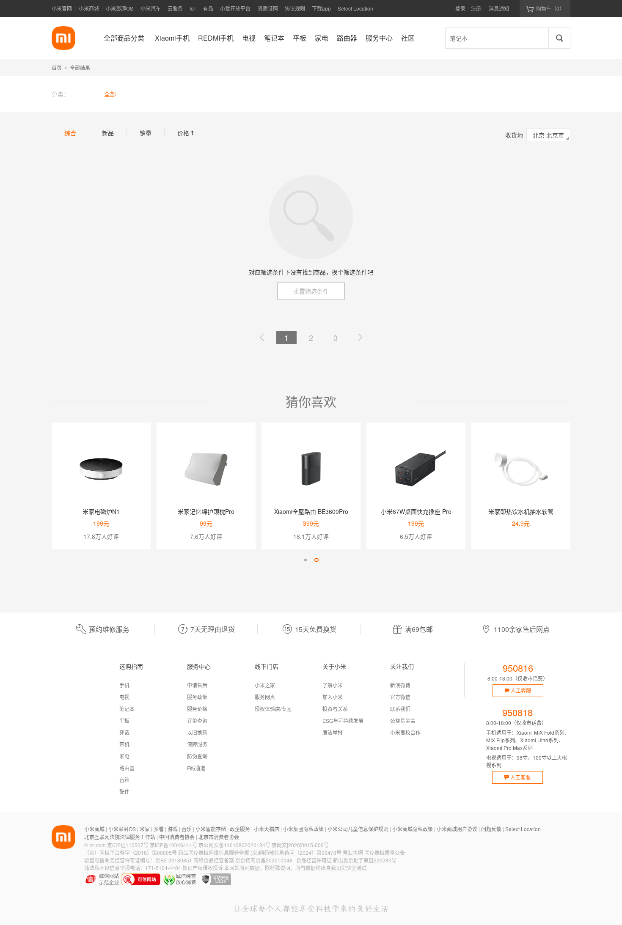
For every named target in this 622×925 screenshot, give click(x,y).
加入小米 (332, 696)
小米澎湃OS (119, 8)
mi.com (97, 844)
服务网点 (265, 696)
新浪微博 (400, 685)
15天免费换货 (315, 629)
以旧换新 (197, 732)
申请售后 (197, 685)
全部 (110, 94)
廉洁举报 (332, 732)
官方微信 (400, 696)
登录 (460, 8)
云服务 (175, 8)
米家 (145, 828)
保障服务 (197, 744)
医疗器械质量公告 (384, 852)
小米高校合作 (405, 732)
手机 (124, 685)
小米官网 (62, 8)
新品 (108, 133)
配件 (124, 791)
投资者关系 (335, 708)
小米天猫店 (266, 828)
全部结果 (80, 67)
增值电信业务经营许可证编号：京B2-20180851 (138, 860)
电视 (124, 696)
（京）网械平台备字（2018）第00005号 (130, 852)
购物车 (550, 8)
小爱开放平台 (235, 8)
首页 (57, 67)
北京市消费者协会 (218, 836)
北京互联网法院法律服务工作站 (119, 836)
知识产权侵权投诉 (202, 867)
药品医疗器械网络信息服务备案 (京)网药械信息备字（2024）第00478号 (259, 852)
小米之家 (265, 685)
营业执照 (353, 852)
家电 (124, 756)
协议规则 (295, 8)
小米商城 (89, 8)
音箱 (124, 779)
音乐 (187, 828)
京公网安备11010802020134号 (234, 844)
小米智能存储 (210, 828)
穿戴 (124, 732)
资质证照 (268, 8)
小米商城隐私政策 (412, 828)
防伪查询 (197, 756)
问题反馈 (491, 828)
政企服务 (240, 828)
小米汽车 (150, 8)
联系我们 (400, 708)
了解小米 (332, 685)
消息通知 (499, 8)
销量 (145, 133)
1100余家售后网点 (522, 629)
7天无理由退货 (212, 629)
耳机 (124, 744)
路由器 (127, 767)
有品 (208, 8)
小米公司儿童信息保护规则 (358, 828)
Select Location (355, 8)
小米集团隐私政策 (303, 828)
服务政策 (197, 696)
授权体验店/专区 (273, 708)
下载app (321, 11)
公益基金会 (403, 720)
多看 (159, 828)
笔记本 (127, 708)
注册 (476, 8)
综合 (70, 133)
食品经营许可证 (314, 860)
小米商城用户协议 (457, 828)
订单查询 (197, 720)
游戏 (173, 828)
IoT (193, 8)
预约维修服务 (109, 629)
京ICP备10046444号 (173, 844)
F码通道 (196, 767)
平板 (124, 720)
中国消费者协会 (177, 836)
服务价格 (197, 708)
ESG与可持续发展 (342, 720)
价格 (186, 133)
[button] (305, 560)
